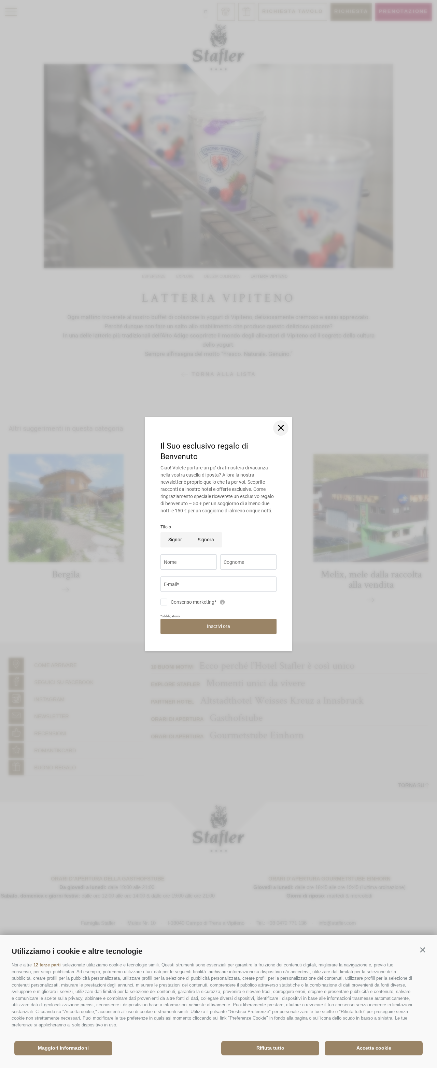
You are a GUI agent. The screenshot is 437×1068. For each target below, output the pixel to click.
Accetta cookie (373, 1048)
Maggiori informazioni (63, 1048)
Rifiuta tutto (270, 1048)
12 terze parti (47, 964)
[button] (422, 950)
